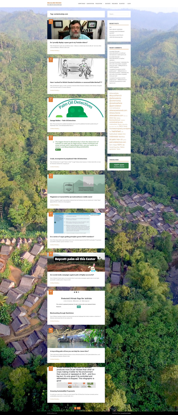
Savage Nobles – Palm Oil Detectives (63, 120)
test (110, 27)
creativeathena (113, 124)
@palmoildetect (115, 106)
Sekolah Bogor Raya (114, 147)
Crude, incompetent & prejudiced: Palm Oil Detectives (68, 159)
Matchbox (122, 137)
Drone (115, 126)
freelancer (115, 3)
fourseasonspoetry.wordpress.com (121, 129)
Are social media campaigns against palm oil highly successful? (72, 275)
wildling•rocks (54, 3)
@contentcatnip (115, 101)
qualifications (90, 3)
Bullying (118, 118)
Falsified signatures (114, 67)
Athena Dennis (114, 113)
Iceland (120, 134)
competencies (81, 3)
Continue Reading (55, 50)
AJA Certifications (114, 108)
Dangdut (120, 124)
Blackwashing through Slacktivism (62, 313)
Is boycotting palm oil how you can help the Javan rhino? (69, 351)
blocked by (121, 166)
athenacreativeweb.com (118, 110)
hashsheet (116, 131)
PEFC (111, 145)
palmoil (124, 139)
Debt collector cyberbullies (115, 29)
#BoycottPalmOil (115, 96)
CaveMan (123, 120)
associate (107, 3)
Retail (115, 145)
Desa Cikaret (111, 126)
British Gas (112, 118)
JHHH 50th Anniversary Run (116, 37)
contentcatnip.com (116, 122)
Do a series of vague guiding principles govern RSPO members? (72, 237)
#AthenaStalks (114, 93)
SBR (123, 145)
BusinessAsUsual (114, 120)
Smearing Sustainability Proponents (62, 391)
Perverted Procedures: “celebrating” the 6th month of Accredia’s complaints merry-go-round (119, 74)
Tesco (118, 149)
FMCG (121, 126)
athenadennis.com (116, 116)
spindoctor (112, 149)
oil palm (112, 139)
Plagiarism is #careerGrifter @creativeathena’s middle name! (71, 197)
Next (79, 408)
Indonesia (113, 136)
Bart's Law (125, 115)
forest (125, 126)
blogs (129, 3)
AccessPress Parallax (126, 413)
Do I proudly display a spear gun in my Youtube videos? (69, 42)
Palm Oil (120, 139)
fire (117, 126)
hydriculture (113, 134)
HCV (122, 131)
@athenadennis (115, 98)
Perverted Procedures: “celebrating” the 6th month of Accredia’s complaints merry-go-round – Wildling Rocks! (119, 64)
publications (98, 3)
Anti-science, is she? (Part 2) (116, 35)
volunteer (122, 3)
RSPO (119, 145)
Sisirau (122, 147)
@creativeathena (115, 103)
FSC (110, 131)
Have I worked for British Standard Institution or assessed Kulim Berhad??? (76, 82)
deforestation (124, 124)
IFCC (124, 134)
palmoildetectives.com (117, 142)
